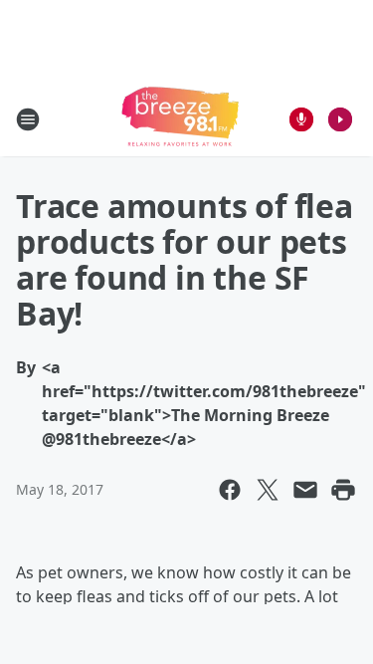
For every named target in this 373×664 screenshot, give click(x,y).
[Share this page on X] (267, 490)
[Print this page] (343, 490)
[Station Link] (180, 119)
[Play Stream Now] (340, 119)
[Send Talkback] (301, 119)
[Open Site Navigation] (28, 119)
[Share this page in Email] (305, 490)
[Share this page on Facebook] (230, 490)
